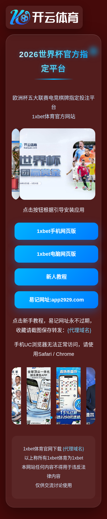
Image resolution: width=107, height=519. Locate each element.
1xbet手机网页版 (56, 231)
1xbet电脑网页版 (56, 254)
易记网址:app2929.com (56, 300)
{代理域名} (79, 330)
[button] (38, 417)
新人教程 (56, 277)
